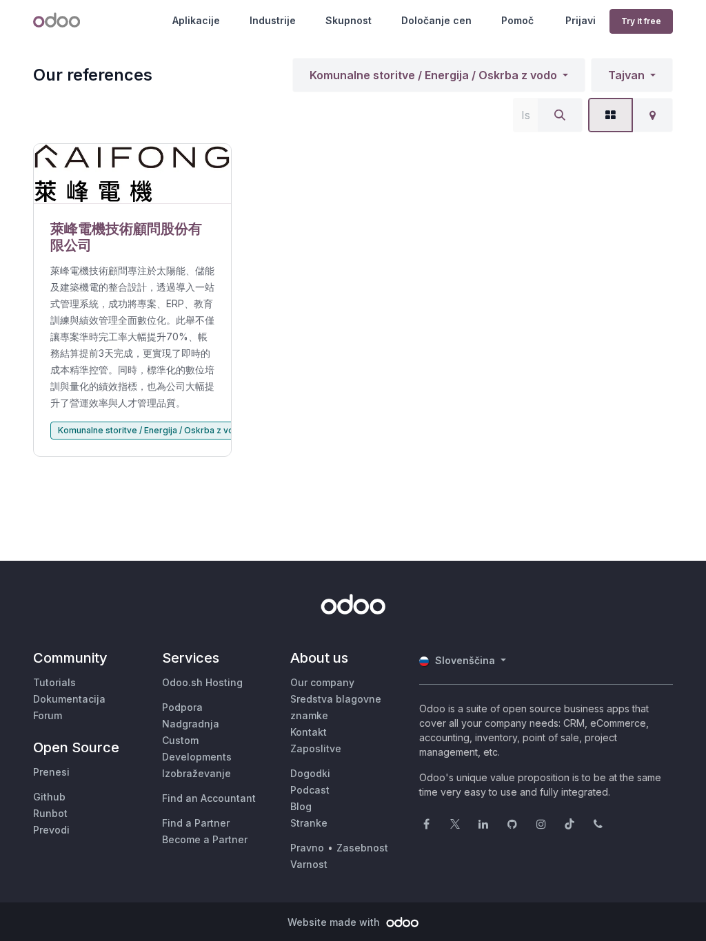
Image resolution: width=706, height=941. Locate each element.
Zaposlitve (315, 748)
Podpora (182, 707)
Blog (301, 806)
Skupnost (348, 20)
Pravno (307, 848)
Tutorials (54, 682)
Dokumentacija (69, 699)
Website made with (335, 922)
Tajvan (626, 75)
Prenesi (51, 772)
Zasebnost (362, 848)
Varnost (308, 864)
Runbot (50, 813)
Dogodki (310, 773)
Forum (47, 715)
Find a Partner (196, 823)
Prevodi (51, 830)
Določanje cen (436, 20)
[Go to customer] (132, 174)
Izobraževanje (196, 773)
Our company (322, 682)
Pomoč (517, 20)
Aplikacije (196, 20)
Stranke (308, 823)
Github (49, 797)
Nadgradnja (190, 724)
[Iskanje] (560, 115)
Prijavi (580, 20)
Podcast (310, 790)
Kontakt (308, 732)
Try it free (641, 21)
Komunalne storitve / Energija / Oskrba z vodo (433, 75)
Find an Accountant (209, 798)
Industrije (273, 20)
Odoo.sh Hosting (202, 682)
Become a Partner (205, 839)
